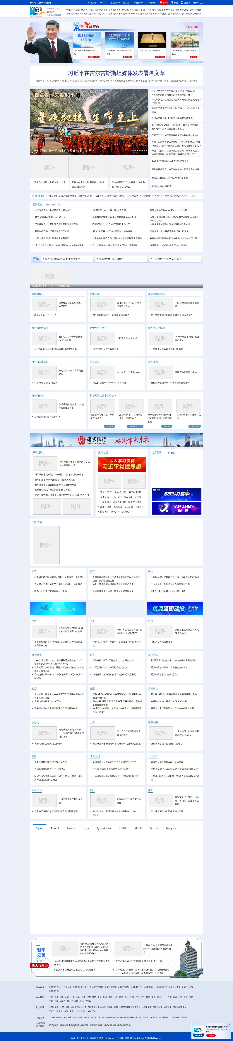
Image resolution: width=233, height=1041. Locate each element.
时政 (83, 9)
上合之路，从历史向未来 (149, 50)
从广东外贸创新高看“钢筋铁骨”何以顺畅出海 (55, 348)
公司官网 (51, 11)
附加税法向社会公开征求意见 (168, 128)
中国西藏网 (129, 1017)
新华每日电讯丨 (42, 489)
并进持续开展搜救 (164, 145)
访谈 (172, 9)
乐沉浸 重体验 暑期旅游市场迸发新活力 (111, 769)
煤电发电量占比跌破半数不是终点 (50, 762)
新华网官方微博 (96, 987)
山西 (67, 997)
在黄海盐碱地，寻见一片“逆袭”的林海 (169, 701)
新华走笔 (128, 506)
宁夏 (51, 1001)
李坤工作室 (109, 426)
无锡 (82, 1001)
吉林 (78, 997)
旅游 (137, 13)
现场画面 (133, 245)
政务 (186, 9)
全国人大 (64, 1024)
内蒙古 (63, 1001)
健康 (163, 9)
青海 (191, 997)
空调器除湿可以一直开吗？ (47, 416)
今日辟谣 (97, 674)
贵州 (164, 997)
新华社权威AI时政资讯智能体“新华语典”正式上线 (139, 961)
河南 (121, 997)
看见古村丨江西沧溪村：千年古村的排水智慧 (172, 708)
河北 (62, 997)
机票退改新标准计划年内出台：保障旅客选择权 (115, 776)
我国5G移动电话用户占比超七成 (50, 217)
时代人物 (128, 497)
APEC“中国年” (136, 492)
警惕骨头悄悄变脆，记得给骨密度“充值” (170, 382)
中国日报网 (77, 1017)
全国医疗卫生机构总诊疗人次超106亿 (53, 210)
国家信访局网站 (55, 1011)
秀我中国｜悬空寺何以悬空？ (165, 674)
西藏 (175, 997)
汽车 (73, 13)
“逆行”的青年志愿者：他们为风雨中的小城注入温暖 (59, 245)
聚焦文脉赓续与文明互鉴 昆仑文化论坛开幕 (74, 969)
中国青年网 (96, 1017)
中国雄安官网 (112, 1007)
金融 (68, 13)
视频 (177, 9)
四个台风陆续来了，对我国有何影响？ (111, 314)
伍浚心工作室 (194, 426)
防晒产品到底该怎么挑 (186, 372)
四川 (159, 997)
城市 (133, 13)
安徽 (99, 997)
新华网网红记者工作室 (102, 395)
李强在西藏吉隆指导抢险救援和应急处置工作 (173, 118)
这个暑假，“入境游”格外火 (129, 372)
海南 (148, 997)
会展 (146, 13)
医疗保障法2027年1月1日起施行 (167, 125)
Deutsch (154, 828)
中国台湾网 (118, 1017)
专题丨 (155, 142)
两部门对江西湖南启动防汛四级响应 (175, 150)
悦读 (164, 13)
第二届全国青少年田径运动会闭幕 (167, 811)
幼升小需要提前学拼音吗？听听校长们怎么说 (114, 584)
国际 (92, 9)
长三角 (88, 1001)
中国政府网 (54, 1007)
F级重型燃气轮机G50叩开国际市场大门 (111, 224)
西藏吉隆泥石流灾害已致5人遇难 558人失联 (179, 142)
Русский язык (104, 828)
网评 (101, 9)
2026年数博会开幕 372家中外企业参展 (170, 160)
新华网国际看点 (156, 294)
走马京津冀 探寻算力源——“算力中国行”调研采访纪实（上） (71, 733)
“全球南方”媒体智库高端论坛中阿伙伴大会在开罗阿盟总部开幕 (158, 948)
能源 (142, 13)
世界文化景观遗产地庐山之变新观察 (52, 238)
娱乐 (155, 13)
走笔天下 (139, 506)
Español (55, 828)
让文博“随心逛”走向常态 (45, 382)
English (39, 828)
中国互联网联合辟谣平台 (129, 1007)
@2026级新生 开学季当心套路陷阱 (109, 382)
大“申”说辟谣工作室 (135, 426)
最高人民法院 (110, 1024)
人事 (87, 9)
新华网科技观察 (98, 327)
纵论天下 (104, 511)
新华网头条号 (174, 987)
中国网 (59, 1017)
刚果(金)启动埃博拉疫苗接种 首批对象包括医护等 (173, 238)
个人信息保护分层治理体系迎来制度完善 (170, 584)
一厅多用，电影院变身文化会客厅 (167, 348)
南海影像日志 (119, 501)
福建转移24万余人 (187, 154)
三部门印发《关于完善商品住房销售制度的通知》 (175, 135)
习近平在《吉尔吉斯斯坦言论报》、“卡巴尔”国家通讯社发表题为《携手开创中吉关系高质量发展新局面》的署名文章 (91, 80)
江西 (110, 997)
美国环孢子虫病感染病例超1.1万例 (171, 195)
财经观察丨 (40, 474)
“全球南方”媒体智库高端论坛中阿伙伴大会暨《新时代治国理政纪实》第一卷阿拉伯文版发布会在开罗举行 (94, 948)
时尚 (159, 13)
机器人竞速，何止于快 (45, 314)
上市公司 (189, 13)
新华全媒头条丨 (67, 461)
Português (171, 828)
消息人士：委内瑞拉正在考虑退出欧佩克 (169, 231)
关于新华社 (92, 2)
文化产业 (197, 13)
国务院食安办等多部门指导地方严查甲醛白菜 (56, 708)
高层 (78, 9)
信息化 (90, 13)
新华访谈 (95, 294)
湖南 (132, 997)
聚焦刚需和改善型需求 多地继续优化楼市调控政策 (117, 743)
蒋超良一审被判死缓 (161, 186)
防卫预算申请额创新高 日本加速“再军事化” (171, 314)
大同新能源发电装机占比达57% (49, 769)
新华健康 (153, 361)
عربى (86, 828)
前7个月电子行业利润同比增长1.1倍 (168, 591)
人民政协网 (175, 1017)
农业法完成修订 (190, 125)
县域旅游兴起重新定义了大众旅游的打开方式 (114, 762)
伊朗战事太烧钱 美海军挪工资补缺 (172, 217)
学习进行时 (71, 9)
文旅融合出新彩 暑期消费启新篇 (61, 484)
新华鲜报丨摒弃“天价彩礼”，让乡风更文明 (55, 479)
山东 (116, 997)
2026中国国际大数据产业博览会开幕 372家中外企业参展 (123, 195)
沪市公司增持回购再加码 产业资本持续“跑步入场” (174, 769)
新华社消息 (105, 506)
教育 (131, 9)
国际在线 (67, 1017)
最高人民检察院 (124, 1024)
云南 (170, 997)
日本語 (122, 828)
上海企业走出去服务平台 (85, 1011)
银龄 (120, 13)
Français (71, 828)
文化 (154, 9)
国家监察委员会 (96, 1024)
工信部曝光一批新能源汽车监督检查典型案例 (56, 224)
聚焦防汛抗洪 (134, 501)
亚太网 (182, 13)
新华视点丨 (40, 484)
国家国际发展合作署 (96, 1007)
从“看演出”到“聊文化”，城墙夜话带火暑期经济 (173, 660)
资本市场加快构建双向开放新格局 (167, 762)
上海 (83, 997)
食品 (77, 13)
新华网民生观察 (40, 361)
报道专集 (193, 26)
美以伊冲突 (127, 511)
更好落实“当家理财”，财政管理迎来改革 (65, 474)
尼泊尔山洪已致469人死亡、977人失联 (168, 210)
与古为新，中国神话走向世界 (167, 258)
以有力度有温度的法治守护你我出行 (62, 258)
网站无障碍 (152, 2)
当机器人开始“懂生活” (127, 338)
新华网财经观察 (40, 327)
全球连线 (125, 9)
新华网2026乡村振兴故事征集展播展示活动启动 (174, 694)
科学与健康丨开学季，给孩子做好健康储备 (113, 591)
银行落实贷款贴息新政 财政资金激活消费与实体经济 (71, 631)
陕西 (180, 997)
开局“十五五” (106, 492)
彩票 (151, 13)
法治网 (184, 1017)
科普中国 (168, 1007)
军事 (168, 9)
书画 (159, 9)
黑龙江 (70, 1001)
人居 (92, 722)
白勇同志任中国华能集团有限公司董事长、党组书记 (59, 577)
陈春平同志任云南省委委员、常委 (50, 591)
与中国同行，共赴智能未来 (106, 348)
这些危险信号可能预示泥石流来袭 (119, 674)
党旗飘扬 (104, 497)
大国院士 (139, 497)
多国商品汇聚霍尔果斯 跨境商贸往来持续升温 (114, 217)
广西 (143, 997)
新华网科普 (38, 395)
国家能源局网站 (179, 1007)
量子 (145, 9)
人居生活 (83, 13)
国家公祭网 (157, 1007)
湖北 (126, 997)
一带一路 (174, 13)
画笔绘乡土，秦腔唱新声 (111, 258)
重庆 (153, 997)
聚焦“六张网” (120, 492)
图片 (182, 9)
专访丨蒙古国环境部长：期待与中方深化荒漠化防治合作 (62, 494)
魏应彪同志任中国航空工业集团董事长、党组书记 (58, 584)
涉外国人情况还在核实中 (189, 145)
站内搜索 (187, 2)
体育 (150, 9)
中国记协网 (146, 1007)
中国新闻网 (164, 1017)
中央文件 (197, 9)
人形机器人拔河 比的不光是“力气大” (49, 182)
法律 (191, 9)
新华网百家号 (187, 987)
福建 (105, 997)
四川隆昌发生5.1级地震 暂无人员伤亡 (110, 245)
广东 (137, 997)
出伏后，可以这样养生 (161, 641)
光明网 (145, 1017)
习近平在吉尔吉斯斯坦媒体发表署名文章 (116, 73)
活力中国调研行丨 (120, 182)
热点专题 (103, 452)
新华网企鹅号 (54, 991)
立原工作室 (167, 426)
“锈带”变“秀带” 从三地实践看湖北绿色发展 (112, 231)
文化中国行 (116, 497)
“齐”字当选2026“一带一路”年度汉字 (109, 210)
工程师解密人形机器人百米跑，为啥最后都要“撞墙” (176, 577)
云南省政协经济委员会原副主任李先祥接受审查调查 (117, 238)
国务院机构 (74, 1024)
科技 (136, 9)
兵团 (76, 1001)
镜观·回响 (160, 57)
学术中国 (106, 13)
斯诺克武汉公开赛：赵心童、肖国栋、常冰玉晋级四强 (187, 801)
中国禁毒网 (68, 1011)
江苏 (89, 997)
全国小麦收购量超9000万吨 (47, 701)
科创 (140, 9)
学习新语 (127, 57)
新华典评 (118, 506)
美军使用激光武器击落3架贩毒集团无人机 (170, 224)
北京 (51, 997)
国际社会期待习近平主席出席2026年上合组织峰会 (173, 80)
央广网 (138, 1017)
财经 (96, 9)
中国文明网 (65, 1007)
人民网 (52, 1017)
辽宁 (72, 997)
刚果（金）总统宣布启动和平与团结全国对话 (70, 195)
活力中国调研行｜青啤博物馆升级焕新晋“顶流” (56, 811)
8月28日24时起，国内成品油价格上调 (170, 177)
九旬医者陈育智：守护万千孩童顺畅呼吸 (51, 285)
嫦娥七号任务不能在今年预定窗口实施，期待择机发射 (160, 418)
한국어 (138, 828)
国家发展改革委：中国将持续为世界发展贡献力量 (175, 169)
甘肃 (186, 997)
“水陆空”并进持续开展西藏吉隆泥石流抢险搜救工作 (65, 151)
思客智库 (116, 9)
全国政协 (84, 1024)
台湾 (110, 9)
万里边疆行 (105, 501)
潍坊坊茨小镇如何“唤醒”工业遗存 (166, 743)
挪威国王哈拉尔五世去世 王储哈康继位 (168, 245)
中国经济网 (107, 1017)
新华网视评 (38, 294)
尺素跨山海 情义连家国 (61, 489)
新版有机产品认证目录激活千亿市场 (52, 231)
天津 (56, 997)
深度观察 (37, 452)
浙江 (94, 997)
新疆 (56, 1001)
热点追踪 (95, 361)
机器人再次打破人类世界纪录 (48, 743)
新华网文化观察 (156, 327)
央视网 (87, 1017)
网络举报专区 (198, 2)
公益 (168, 13)
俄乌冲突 (115, 511)
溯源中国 (127, 13)
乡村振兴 (114, 13)
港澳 (105, 9)
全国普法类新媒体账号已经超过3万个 (110, 667)
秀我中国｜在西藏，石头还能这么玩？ (169, 667)
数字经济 (98, 13)
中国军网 (153, 1017)
